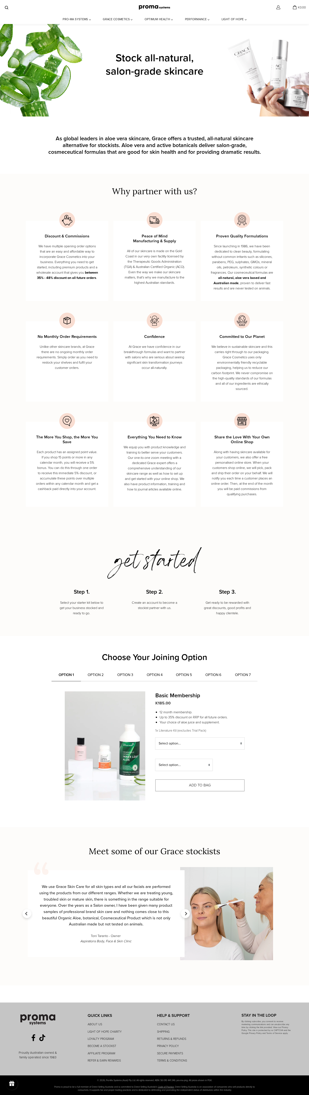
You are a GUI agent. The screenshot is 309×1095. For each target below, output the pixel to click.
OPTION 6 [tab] (213, 674)
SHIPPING (163, 1031)
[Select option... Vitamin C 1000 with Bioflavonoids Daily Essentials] (184, 766)
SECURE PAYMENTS (170, 1053)
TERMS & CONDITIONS (172, 1060)
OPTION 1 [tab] (66, 674)
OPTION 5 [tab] (184, 674)
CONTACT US (166, 1024)
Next (185, 913)
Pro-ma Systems (75, 19)
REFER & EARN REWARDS (104, 1060)
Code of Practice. (166, 1086)
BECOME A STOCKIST (102, 1046)
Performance (196, 19)
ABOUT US (95, 1024)
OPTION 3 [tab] (125, 674)
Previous (26, 913)
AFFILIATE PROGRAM (101, 1053)
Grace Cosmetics (116, 19)
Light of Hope (233, 19)
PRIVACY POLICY (168, 1046)
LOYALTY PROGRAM (101, 1039)
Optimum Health (157, 19)
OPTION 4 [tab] (154, 674)
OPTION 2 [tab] (96, 674)
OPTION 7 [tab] (243, 674)
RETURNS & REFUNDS (171, 1039)
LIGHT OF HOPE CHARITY (105, 1031)
